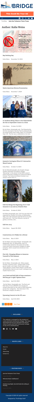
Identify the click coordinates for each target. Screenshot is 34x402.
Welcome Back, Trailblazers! (11, 378)
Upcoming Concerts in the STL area (14, 295)
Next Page (17, 304)
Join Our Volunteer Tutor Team (19, 21)
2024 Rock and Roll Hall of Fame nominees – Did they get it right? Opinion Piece (17, 276)
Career (4, 349)
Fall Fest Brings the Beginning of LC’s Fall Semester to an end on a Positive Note (16, 205)
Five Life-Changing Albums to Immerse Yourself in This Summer (15, 255)
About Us (5, 347)
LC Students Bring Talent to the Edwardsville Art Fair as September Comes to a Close (17, 121)
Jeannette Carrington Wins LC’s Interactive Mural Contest (17, 162)
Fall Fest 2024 (7, 224)
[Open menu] (2, 18)
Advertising (6, 351)
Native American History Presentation (15, 88)
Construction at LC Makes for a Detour (15, 235)
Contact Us (6, 353)
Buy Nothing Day (8, 55)
